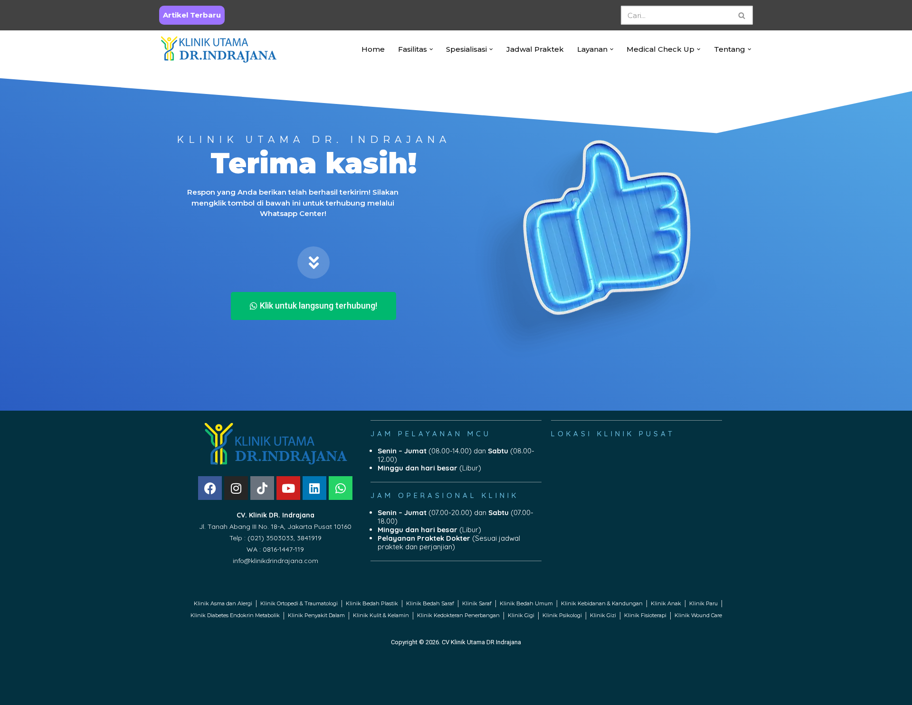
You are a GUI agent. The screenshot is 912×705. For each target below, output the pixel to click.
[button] (431, 49)
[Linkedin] (314, 488)
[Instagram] (236, 488)
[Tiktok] (262, 488)
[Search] (742, 15)
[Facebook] (210, 488)
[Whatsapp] (340, 488)
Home (373, 49)
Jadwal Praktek (535, 49)
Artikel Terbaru (192, 14)
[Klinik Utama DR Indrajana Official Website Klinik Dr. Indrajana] (218, 49)
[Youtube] (288, 488)
